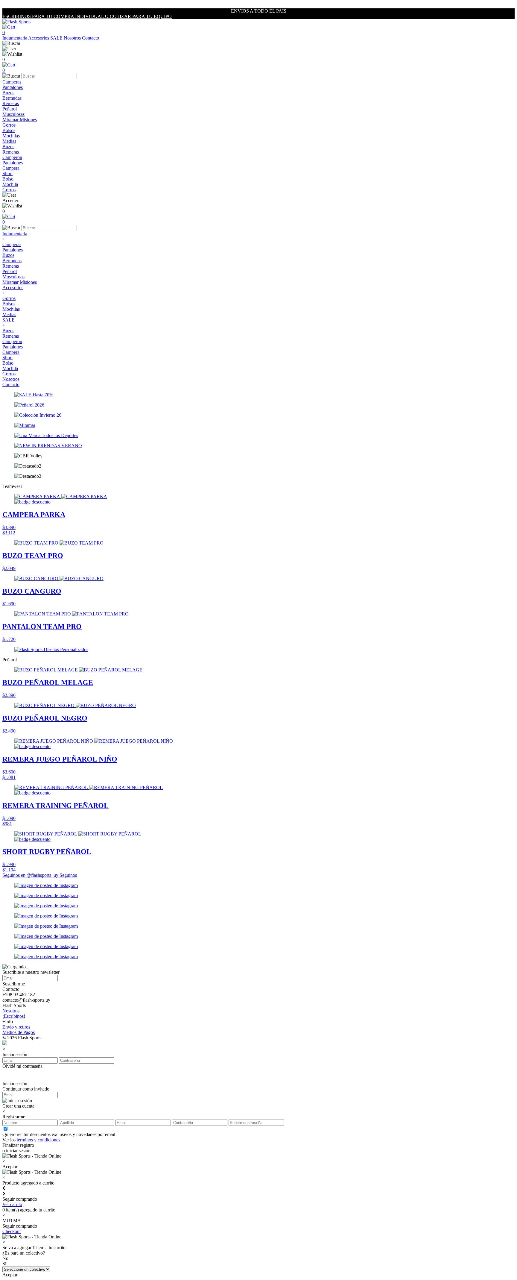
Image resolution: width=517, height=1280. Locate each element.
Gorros (9, 125)
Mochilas (11, 135)
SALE (57, 37)
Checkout (11, 1231)
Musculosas (13, 114)
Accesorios (39, 37)
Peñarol (9, 108)
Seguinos (68, 875)
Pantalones (12, 87)
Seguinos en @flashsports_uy (31, 875)
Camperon (12, 157)
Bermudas (12, 98)
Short (7, 173)
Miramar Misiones (19, 119)
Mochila (10, 184)
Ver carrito (12, 1204)
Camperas (11, 81)
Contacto (90, 37)
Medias (9, 141)
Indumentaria (15, 37)
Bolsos (8, 130)
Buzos (8, 92)
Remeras (10, 103)
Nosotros (73, 37)
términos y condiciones (38, 1139)
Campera (10, 168)
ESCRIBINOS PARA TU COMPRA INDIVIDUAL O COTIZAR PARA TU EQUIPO (87, 16)
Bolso (7, 178)
